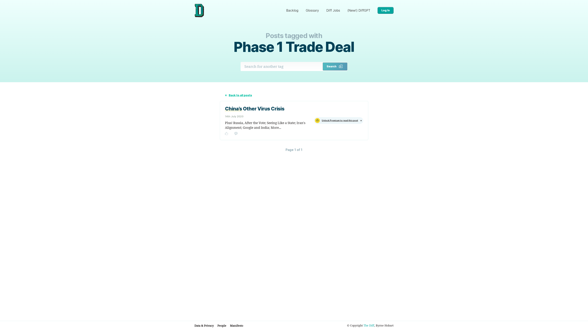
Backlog (292, 10)
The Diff (369, 325)
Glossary (312, 10)
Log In (385, 10)
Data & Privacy (204, 325)
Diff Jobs (333, 10)
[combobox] (282, 66)
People (221, 325)
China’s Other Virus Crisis (254, 109)
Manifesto (236, 325)
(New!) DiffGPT (358, 10)
